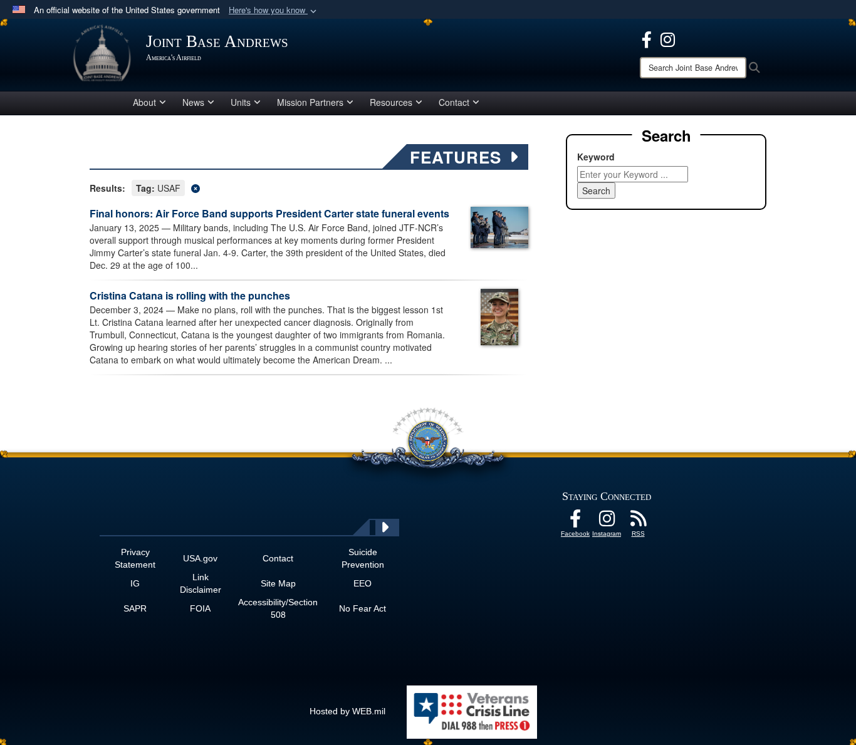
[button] (274, 10)
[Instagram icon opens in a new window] (667, 38)
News (193, 102)
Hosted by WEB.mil (347, 711)
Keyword (596, 156)
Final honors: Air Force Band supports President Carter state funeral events (269, 213)
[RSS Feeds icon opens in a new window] (638, 522)
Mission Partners (310, 102)
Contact (454, 102)
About (144, 102)
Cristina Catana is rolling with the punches (190, 295)
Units (241, 102)
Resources (391, 102)
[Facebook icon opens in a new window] (647, 38)
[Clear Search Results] (309, 187)
